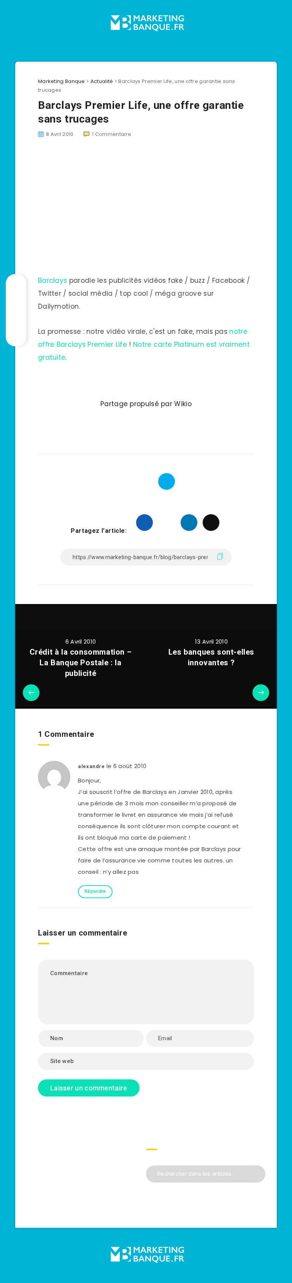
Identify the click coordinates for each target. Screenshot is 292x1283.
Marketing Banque (61, 81)
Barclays (52, 280)
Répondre (95, 891)
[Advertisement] (86, 1168)
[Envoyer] (257, 1173)
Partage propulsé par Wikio (146, 403)
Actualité (101, 81)
